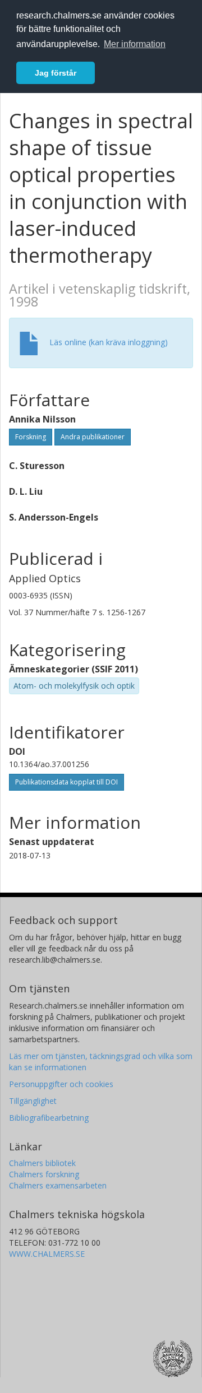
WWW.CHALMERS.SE (47, 1253)
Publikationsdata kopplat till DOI (66, 782)
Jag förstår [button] (55, 72)
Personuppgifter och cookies (61, 1084)
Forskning (30, 437)
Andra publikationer (93, 437)
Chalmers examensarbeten (58, 1185)
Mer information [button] (135, 44)
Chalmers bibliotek (42, 1163)
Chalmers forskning (44, 1174)
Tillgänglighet (33, 1100)
